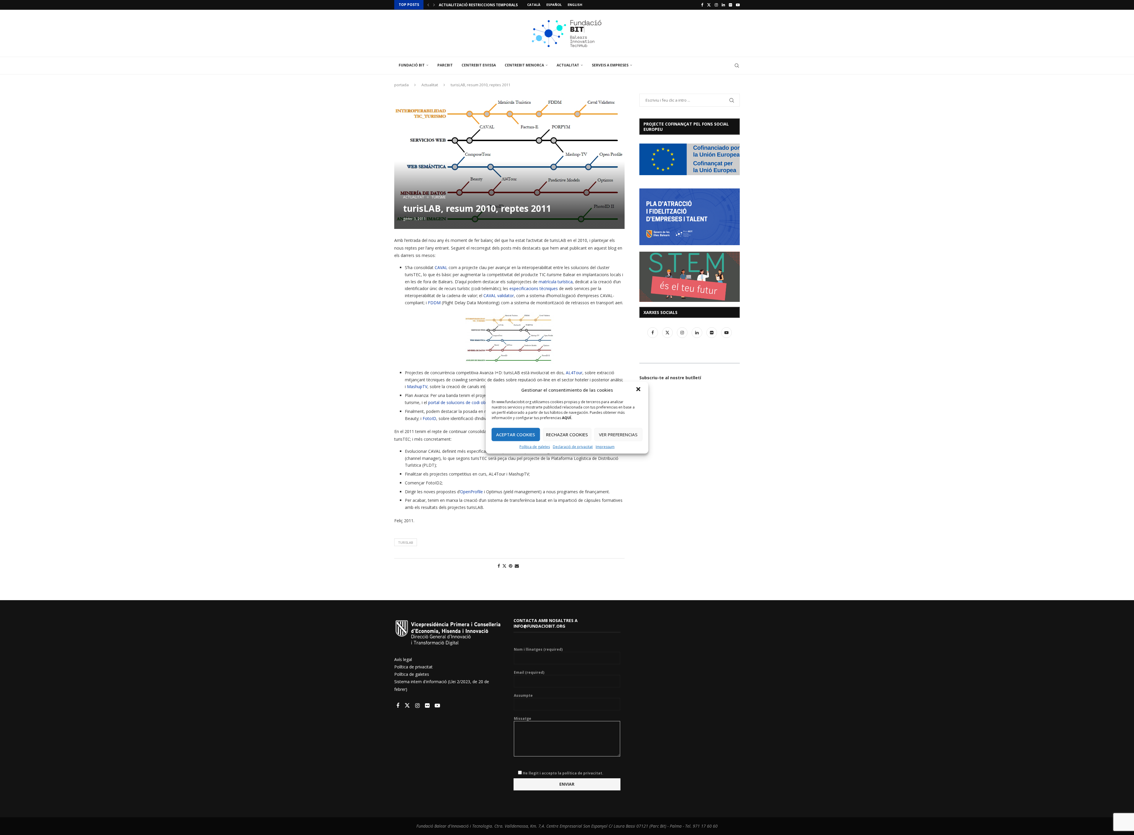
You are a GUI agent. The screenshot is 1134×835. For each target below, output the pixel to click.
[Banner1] (689, 159)
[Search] (737, 65)
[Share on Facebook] (499, 566)
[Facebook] (702, 4)
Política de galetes (534, 446)
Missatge (522, 718)
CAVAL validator (498, 295)
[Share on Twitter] (504, 566)
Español (554, 4)
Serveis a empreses (610, 65)
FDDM (434, 302)
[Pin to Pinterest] (510, 566)
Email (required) (529, 672)
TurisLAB (405, 542)
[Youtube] (738, 4)
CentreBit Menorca (524, 65)
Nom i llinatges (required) (538, 649)
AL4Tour (574, 372)
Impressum (605, 446)
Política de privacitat (413, 667)
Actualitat (568, 65)
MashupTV (417, 386)
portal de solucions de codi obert (459, 402)
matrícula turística (556, 281)
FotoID (429, 418)
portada (401, 84)
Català (533, 4)
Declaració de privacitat (573, 446)
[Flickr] (730, 4)
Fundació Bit (412, 65)
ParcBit (445, 65)
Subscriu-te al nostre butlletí (670, 377)
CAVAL (441, 267)
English (575, 4)
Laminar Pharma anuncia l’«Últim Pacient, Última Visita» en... (501, 4)
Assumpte (523, 695)
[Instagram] (716, 4)
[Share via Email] (517, 566)
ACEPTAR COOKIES (515, 434)
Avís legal (403, 659)
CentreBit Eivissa (479, 65)
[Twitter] (709, 4)
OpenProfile (471, 491)
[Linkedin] (723, 4)
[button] (639, 389)
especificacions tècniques (533, 288)
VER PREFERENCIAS (618, 434)
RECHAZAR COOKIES (567, 434)
